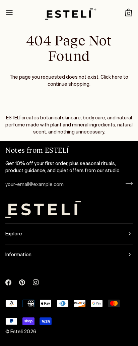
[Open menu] (15, 12)
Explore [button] (13, 233)
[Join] (127, 183)
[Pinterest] (22, 275)
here (117, 77)
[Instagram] (36, 275)
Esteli (17, 331)
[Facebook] (8, 275)
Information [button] (18, 254)
